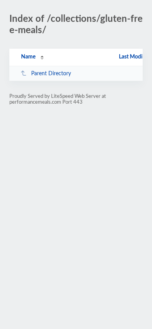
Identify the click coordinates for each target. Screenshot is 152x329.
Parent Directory (51, 73)
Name (28, 57)
